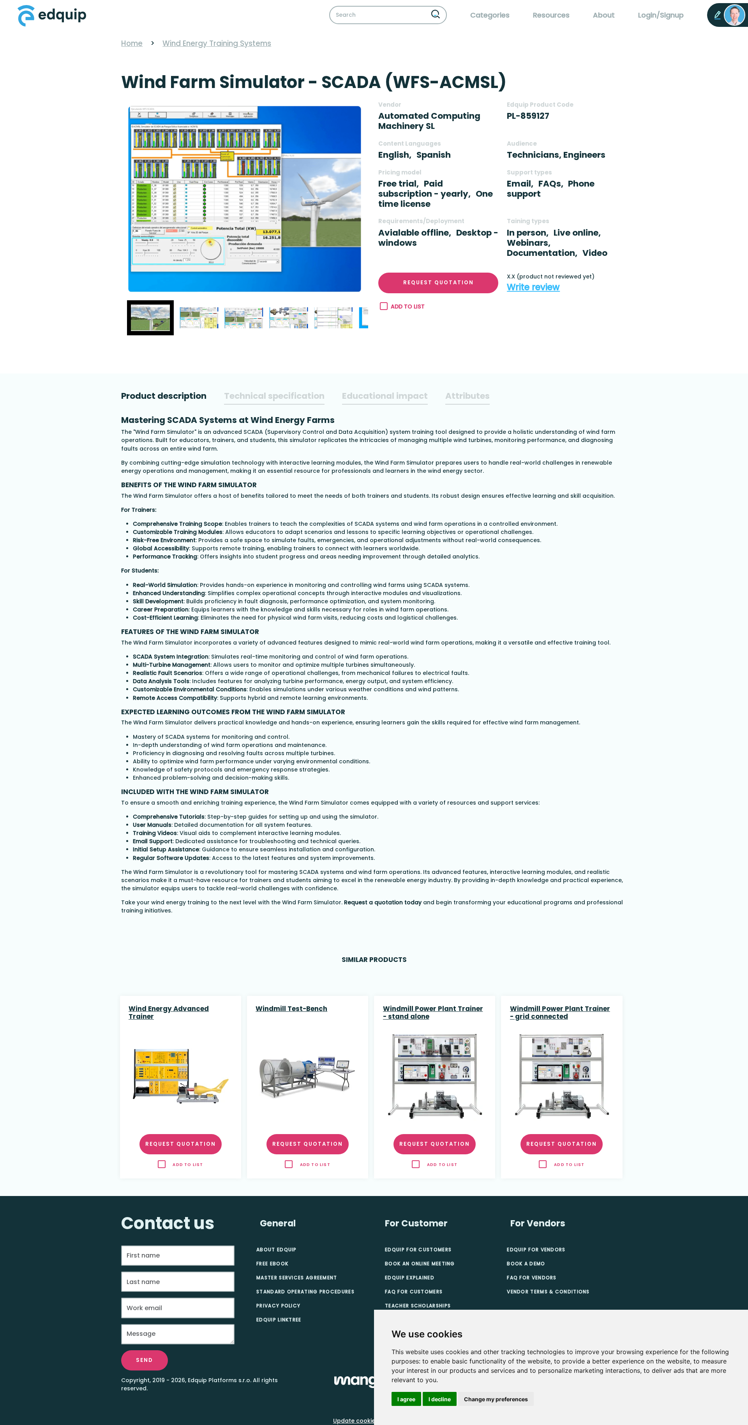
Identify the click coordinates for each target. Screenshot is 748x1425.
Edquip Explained (409, 1277)
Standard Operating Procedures (305, 1291)
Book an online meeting (420, 1263)
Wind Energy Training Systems (216, 43)
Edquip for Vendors (536, 1249)
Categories (490, 15)
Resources (551, 15)
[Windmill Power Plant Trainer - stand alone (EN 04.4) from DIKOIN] (434, 1076)
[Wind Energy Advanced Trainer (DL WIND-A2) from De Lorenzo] (180, 1076)
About (604, 15)
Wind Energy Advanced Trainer (169, 1013)
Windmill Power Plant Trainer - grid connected (560, 1013)
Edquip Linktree (279, 1319)
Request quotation (438, 282)
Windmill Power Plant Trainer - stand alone (433, 1013)
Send (144, 1360)
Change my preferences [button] (496, 1399)
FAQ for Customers (414, 1291)
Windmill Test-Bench (291, 1009)
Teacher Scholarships (418, 1305)
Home (132, 43)
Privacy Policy (278, 1305)
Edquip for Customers (418, 1249)
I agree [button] (406, 1399)
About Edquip (276, 1249)
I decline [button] (440, 1399)
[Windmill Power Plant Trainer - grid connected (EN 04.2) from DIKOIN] (561, 1076)
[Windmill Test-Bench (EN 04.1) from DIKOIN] (307, 1076)
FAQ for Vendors (532, 1277)
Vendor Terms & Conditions (548, 1291)
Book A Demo (526, 1263)
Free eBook (272, 1263)
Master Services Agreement (296, 1277)
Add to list (408, 306)
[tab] (163, 396)
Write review (533, 287)
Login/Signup (661, 15)
